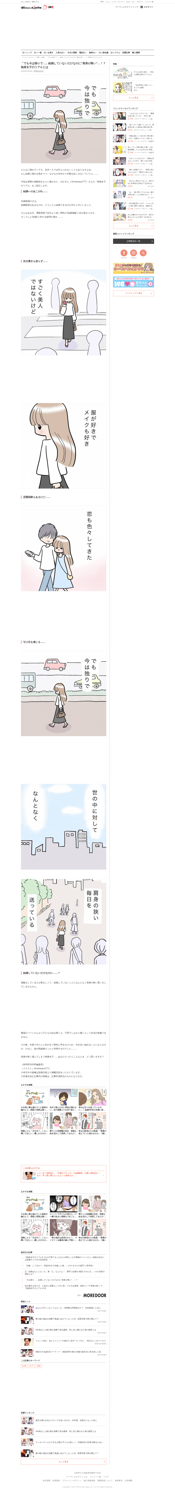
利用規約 (56, 1480)
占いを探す (48, 52)
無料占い (93, 52)
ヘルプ (106, 1477)
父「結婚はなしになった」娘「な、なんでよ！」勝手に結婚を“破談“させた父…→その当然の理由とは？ (65, 1272)
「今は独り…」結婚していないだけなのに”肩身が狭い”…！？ (51, 1280)
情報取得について (105, 1480)
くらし (108, 1)
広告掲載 (128, 1480)
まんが (128, 1)
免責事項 (118, 1480)
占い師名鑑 (103, 52)
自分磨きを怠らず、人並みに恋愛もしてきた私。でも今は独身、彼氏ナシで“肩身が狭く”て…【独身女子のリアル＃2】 (65, 1287)
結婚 (24, 1366)
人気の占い (60, 52)
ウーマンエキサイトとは (76, 1477)
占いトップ (27, 52)
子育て (102, 1)
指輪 (39, 1366)
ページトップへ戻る (133, 293)
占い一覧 (38, 52)
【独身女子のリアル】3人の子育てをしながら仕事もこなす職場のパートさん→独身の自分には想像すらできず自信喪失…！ (64, 1258)
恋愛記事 (126, 52)
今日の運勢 (72, 52)
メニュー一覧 (149, 1)
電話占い (83, 52)
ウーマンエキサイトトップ (126, 7)
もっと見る (63, 1461)
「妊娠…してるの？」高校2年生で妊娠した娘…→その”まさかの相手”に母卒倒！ (59, 1266)
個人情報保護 (89, 1480)
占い (133, 1)
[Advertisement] (87, 30)
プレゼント (140, 1)
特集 (115, 64)
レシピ (114, 1)
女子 (31, 1366)
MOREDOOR (38, 71)
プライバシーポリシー (71, 1480)
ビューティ (121, 1)
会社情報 (46, 1480)
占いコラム (115, 52)
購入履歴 (136, 52)
